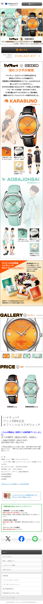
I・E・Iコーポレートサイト (11, 580)
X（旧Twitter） (8, 539)
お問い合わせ (7, 569)
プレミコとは (7, 556)
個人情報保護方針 (8, 589)
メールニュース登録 (9, 565)
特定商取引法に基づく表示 (11, 593)
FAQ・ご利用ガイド (9, 561)
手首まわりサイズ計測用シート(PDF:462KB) (15, 484)
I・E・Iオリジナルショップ (11, 584)
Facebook (21, 539)
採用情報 (5, 576)
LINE (34, 539)
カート (32, 4)
